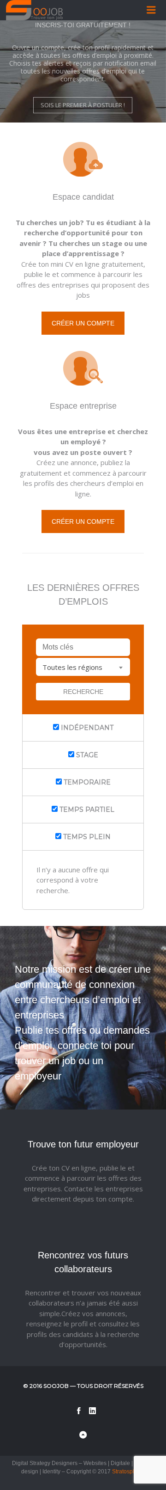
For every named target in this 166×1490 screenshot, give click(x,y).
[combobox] (83, 667)
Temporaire (86, 782)
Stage (86, 755)
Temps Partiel (86, 809)
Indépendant (86, 728)
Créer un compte (83, 323)
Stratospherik (128, 1471)
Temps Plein (86, 837)
